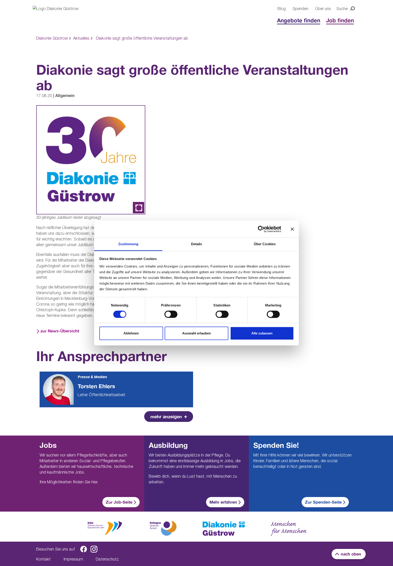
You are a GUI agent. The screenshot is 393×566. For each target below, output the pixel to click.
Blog (281, 8)
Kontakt (43, 559)
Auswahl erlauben (196, 333)
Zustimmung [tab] (128, 244)
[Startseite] (62, 16)
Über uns (323, 8)
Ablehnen (131, 333)
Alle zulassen (261, 333)
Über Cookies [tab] (265, 244)
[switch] (170, 314)
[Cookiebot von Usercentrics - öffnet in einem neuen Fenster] (261, 229)
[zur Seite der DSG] (105, 528)
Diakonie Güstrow (52, 38)
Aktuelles (81, 38)
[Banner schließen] (292, 229)
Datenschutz (107, 559)
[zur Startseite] (224, 529)
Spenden (300, 8)
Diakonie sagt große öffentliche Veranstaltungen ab (142, 38)
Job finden (340, 20)
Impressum (73, 559)
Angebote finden (298, 20)
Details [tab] (196, 244)
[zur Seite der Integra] (162, 528)
